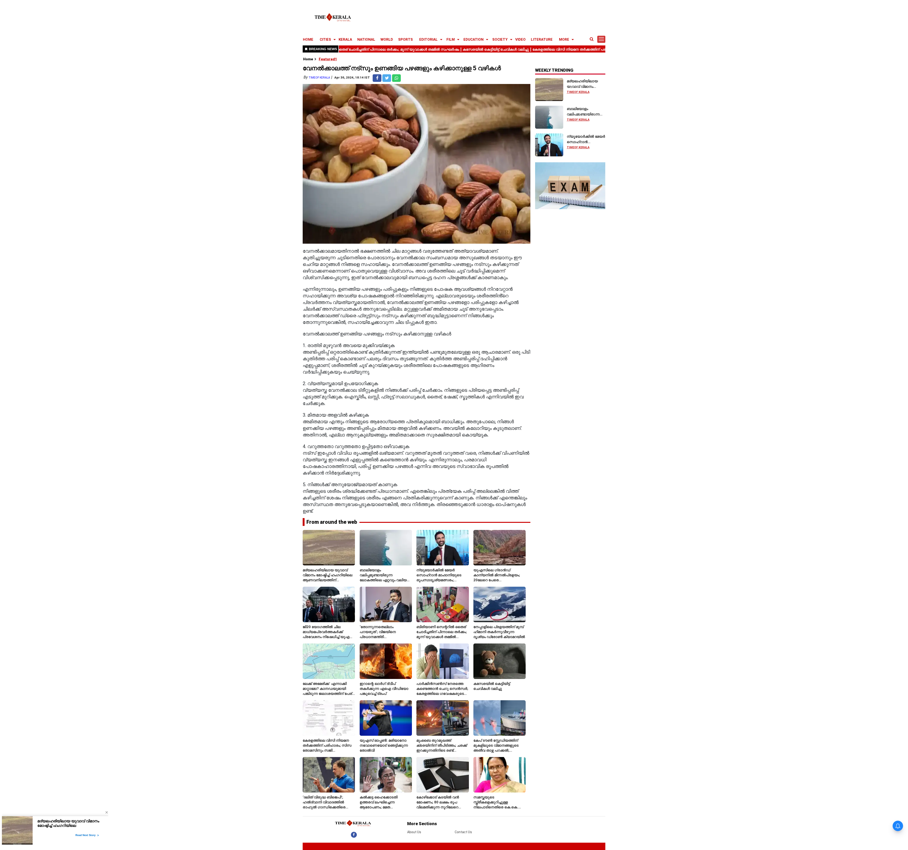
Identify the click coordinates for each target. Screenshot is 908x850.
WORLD (386, 39)
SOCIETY (500, 39)
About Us (414, 832)
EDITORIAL (428, 39)
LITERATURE (542, 39)
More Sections (422, 823)
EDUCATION (473, 39)
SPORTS (405, 39)
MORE (564, 39)
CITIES (325, 39)
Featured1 (328, 59)
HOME (308, 39)
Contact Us (463, 832)
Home (308, 59)
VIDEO (520, 39)
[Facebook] (354, 834)
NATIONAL (366, 39)
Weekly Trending (554, 70)
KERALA (345, 39)
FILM (450, 39)
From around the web (331, 522)
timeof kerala (319, 77)
